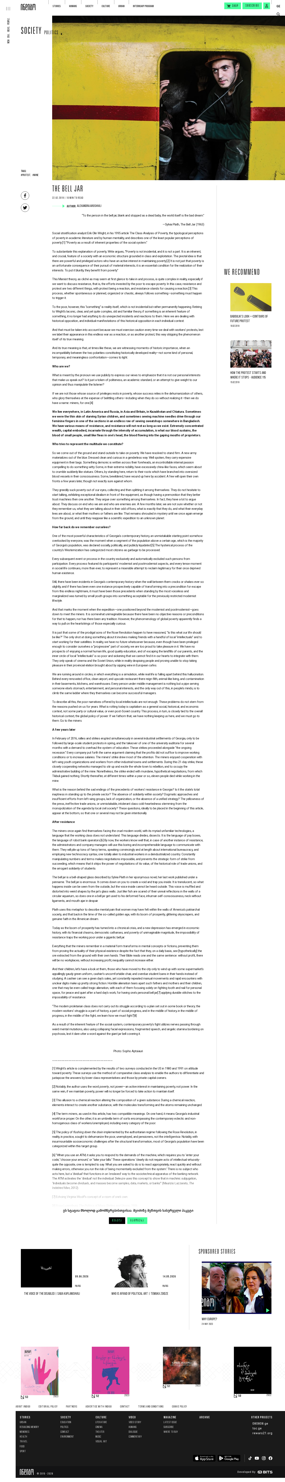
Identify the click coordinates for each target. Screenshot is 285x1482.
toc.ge (257, 1428)
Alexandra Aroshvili (89, 206)
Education (66, 1422)
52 (97, 1396)
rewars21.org (262, 1433)
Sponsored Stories (217, 1252)
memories (24, 1432)
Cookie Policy (179, 1406)
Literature (101, 1422)
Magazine (170, 1417)
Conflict (65, 1432)
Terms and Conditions (151, 1406)
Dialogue (133, 1432)
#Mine (35, 175)
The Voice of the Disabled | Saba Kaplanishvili (52, 1294)
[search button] (278, 14)
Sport (23, 1451)
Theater (100, 1432)
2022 (268, 1395)
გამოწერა (137, 1220)
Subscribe (252, 6)
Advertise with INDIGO (99, 1406)
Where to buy (171, 1432)
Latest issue (170, 1422)
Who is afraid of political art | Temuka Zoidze (139, 1294)
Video (132, 1417)
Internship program (143, 6)
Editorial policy (48, 1406)
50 (239, 1396)
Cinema (99, 1427)
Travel (24, 1441)
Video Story (135, 1422)
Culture (106, 6)
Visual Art (101, 1441)
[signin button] (266, 6)
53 (26, 1397)
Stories (57, 6)
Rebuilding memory (29, 1427)
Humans (73, 6)
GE (278, 6)
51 (168, 1386)
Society (89, 6)
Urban (121, 6)
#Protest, (26, 175)
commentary (135, 1436)
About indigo (23, 1406)
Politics (51, 33)
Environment (67, 1436)
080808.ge (260, 1423)
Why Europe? (209, 1319)
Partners (71, 1406)
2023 (55, 1396)
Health (23, 1436)
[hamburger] (10, 5)
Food (22, 1446)
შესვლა (117, 1220)
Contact (125, 1406)
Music (98, 1436)
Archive (204, 1417)
